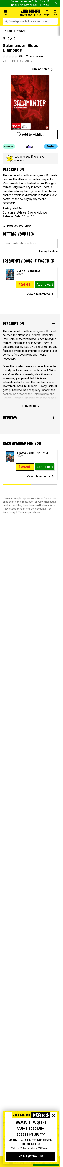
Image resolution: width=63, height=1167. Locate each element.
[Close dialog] (53, 1127)
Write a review (34, 56)
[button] (10, 12)
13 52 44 (43, 5)
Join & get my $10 (31, 1156)
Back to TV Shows (16, 31)
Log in (18, 156)
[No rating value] (11, 56)
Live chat (23, 5)
